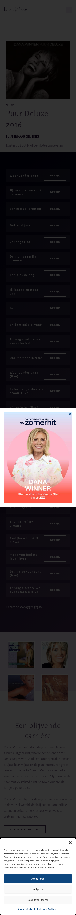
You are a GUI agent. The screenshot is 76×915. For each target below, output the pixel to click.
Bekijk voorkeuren (38, 900)
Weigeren (38, 889)
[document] (38, 457)
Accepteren (38, 878)
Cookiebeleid (26, 909)
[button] (70, 843)
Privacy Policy (46, 909)
